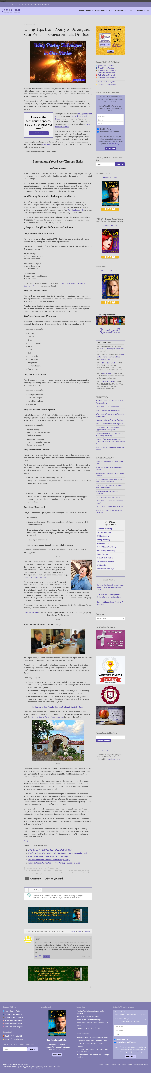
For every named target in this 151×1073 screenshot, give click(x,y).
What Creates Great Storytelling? (108, 410)
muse (49, 872)
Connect (140, 10)
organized (54, 872)
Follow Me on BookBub (106, 73)
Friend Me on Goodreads (106, 70)
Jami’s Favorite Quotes (110, 750)
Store (124, 1064)
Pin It (26, 841)
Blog (111, 10)
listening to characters (35, 872)
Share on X (39, 133)
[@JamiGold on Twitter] (3, 4)
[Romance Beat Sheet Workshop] (110, 54)
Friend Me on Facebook (106, 68)
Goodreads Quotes (119, 764)
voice (45, 874)
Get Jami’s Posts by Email (106, 84)
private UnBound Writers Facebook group (47, 717)
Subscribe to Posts (43, 4)
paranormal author (77, 872)
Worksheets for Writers (141, 1064)
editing (50, 870)
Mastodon (3, 1)
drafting (45, 870)
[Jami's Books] (110, 324)
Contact (113, 1064)
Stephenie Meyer (114, 759)
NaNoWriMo (47, 144)
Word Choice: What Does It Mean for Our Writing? (48, 856)
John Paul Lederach (75, 210)
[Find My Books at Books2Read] (16, 4)
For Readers (100, 10)
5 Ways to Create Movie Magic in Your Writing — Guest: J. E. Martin (54, 863)
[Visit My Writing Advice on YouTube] (25, 4)
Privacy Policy (114, 144)
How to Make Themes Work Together (109, 424)
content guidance (106, 359)
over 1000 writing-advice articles (112, 349)
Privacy (130, 1064)
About (131, 10)
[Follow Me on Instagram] (22, 4)
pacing (60, 872)
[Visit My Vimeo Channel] (31, 4)
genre (65, 870)
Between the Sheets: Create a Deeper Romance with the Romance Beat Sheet (110, 587)
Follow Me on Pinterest (106, 75)
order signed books (115, 357)
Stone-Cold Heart (110, 178)
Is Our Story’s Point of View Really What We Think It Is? (49, 850)
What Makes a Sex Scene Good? (107, 407)
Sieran (37, 939)
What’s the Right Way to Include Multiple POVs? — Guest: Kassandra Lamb (57, 853)
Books (88, 10)
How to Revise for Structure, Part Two (109, 507)
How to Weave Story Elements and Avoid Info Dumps (49, 860)
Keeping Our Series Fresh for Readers (109, 420)
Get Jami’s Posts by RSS (106, 82)
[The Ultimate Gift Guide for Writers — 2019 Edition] (110, 648)
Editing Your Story (58, 870)
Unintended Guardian (110, 271)
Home (81, 10)
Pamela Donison (67, 872)
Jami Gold (43, 868)
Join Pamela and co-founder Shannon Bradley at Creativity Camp (58, 707)
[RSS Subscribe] (35, 4)
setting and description (37, 874)
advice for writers (31, 870)
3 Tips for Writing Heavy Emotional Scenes (92, 1041)
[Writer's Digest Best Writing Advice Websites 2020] (110, 684)
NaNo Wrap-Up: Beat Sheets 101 (108, 497)
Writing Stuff (54, 868)
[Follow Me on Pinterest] (19, 4)
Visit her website (31, 612)
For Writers (119, 10)
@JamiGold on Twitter (105, 66)
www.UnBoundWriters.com (35, 577)
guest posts (71, 870)
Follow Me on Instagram (106, 77)
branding (39, 870)
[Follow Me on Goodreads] (8, 4)
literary (45, 872)
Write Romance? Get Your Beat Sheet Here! (92, 1038)
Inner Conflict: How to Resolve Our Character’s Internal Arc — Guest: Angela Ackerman (110, 441)
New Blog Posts (105, 129)
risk (28, 874)
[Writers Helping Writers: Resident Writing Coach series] (110, 725)
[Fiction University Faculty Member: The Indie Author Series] (110, 705)
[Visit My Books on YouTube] (28, 4)
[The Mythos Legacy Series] (110, 333)
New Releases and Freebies (109, 132)
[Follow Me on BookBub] (12, 4)
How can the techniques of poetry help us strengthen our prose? (38, 123)
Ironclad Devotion (110, 225)
